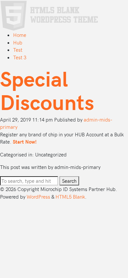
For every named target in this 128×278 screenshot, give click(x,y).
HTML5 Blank (70, 196)
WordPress (38, 196)
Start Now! (25, 141)
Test (17, 49)
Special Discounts (47, 89)
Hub (17, 42)
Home (19, 35)
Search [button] (69, 181)
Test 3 (19, 57)
